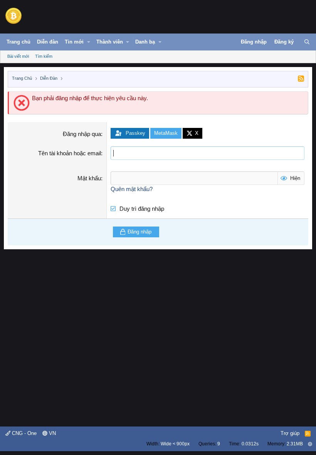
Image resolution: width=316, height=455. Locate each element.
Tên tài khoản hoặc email (69, 153)
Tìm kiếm (43, 56)
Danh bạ (145, 42)
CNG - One (23, 433)
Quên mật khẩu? (132, 189)
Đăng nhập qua (82, 134)
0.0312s (250, 444)
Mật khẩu (89, 178)
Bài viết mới (18, 56)
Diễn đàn (47, 42)
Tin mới (74, 42)
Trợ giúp (290, 433)
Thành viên (109, 42)
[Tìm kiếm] (307, 42)
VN (51, 433)
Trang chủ (18, 42)
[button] (89, 42)
